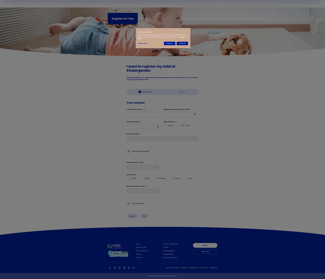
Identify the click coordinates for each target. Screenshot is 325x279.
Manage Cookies (142, 43)
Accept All (182, 43)
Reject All (169, 43)
